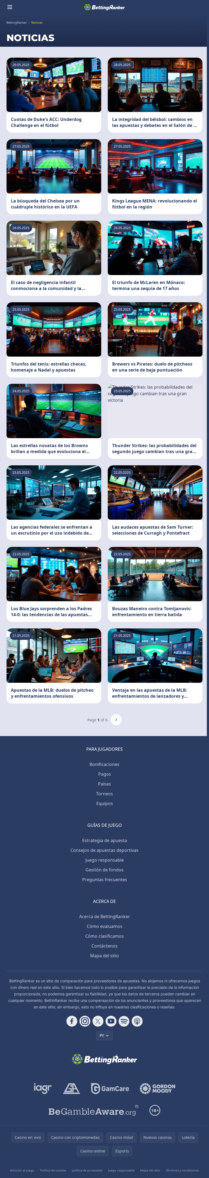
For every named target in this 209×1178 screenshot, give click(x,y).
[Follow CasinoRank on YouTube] (111, 1021)
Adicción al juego (22, 1170)
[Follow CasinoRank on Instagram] (84, 1021)
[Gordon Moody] (157, 1088)
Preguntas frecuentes (104, 880)
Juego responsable (104, 860)
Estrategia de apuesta (104, 840)
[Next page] (116, 719)
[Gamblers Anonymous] (71, 1088)
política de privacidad (87, 1170)
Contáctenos (104, 946)
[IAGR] (43, 1088)
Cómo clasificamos (104, 936)
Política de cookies (53, 1170)
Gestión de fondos (104, 870)
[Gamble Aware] (94, 1110)
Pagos (104, 774)
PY (102, 1035)
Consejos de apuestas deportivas (104, 850)
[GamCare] (110, 1088)
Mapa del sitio (104, 956)
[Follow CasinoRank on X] (98, 1021)
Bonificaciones (104, 764)
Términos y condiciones (182, 1170)
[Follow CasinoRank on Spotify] (124, 1021)
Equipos (104, 803)
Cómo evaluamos (104, 926)
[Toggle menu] (9, 7)
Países (104, 784)
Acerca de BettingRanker (104, 917)
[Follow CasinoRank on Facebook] (71, 1021)
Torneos (104, 794)
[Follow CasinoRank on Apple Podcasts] (137, 1021)
